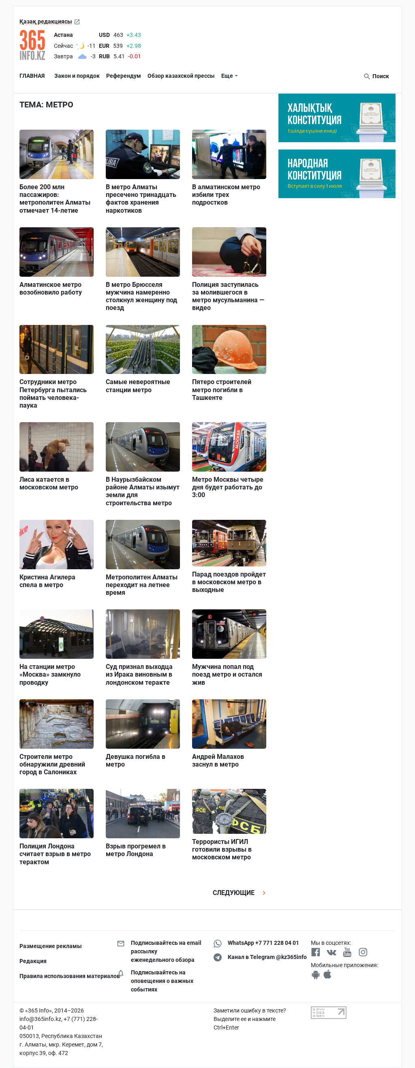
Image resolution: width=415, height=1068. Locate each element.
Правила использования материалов (62, 976)
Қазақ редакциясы (45, 21)
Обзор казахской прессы (181, 76)
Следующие (234, 893)
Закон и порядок (77, 76)
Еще (227, 76)
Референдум (123, 76)
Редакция (33, 961)
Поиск (380, 76)
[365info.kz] (35, 45)
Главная (32, 76)
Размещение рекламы (50, 946)
